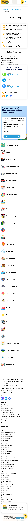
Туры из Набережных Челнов (10, 444)
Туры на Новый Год (7, 408)
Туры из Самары (6, 462)
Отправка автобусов (7, 412)
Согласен (20, 518)
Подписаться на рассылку (12, 136)
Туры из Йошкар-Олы (7, 459)
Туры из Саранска (6, 451)
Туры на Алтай (5, 498)
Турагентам (4, 426)
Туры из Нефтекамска (7, 466)
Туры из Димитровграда (8, 457)
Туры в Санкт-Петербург (8, 473)
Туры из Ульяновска (7, 455)
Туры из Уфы (5, 440)
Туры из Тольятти (6, 453)
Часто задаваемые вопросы (9, 418)
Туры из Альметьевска (8, 432)
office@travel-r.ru (8, 390)
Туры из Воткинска (7, 436)
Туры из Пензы (5, 447)
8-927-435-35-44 (10, 38)
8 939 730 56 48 (7, 392)
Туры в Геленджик (6, 494)
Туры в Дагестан (6, 481)
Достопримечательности (8, 422)
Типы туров (4, 420)
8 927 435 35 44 (7, 395)
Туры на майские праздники (9, 407)
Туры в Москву (5, 475)
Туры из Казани (5, 438)
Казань (15, 2)
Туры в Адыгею (6, 479)
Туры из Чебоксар (6, 442)
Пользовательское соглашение (10, 414)
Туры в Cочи (4, 490)
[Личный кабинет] (22, 2)
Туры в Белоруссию (7, 499)
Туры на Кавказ (5, 477)
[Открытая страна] (5, 2)
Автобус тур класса (7, 405)
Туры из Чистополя (7, 468)
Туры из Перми (5, 449)
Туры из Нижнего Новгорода (9, 460)
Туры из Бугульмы (6, 434)
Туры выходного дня (7, 410)
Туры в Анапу (5, 492)
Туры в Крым (5, 488)
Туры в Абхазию (6, 496)
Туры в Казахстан (6, 501)
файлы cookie (8, 517)
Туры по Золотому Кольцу (9, 485)
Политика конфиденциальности (10, 416)
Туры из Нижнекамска (7, 464)
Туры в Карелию (6, 486)
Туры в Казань (5, 483)
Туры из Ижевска (6, 445)
